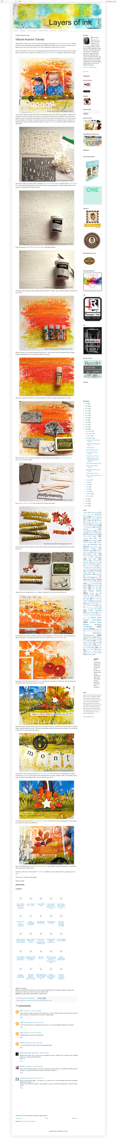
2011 (86, 506)
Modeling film (94, 593)
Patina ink (85, 602)
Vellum (92, 647)
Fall (33, 1000)
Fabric (95, 564)
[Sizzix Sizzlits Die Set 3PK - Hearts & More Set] (61, 899)
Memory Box (95, 585)
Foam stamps (88, 565)
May (88, 487)
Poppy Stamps (89, 607)
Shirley (22, 1043)
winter (99, 652)
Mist (100, 588)
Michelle (22, 1066)
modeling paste (88, 595)
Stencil (99, 637)
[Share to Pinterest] (45, 998)
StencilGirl (89, 639)
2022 (86, 413)
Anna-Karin (96, 37)
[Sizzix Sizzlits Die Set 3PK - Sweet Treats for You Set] (51, 899)
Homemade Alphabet (50, 183)
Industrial (20, 459)
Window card (90, 652)
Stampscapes (87, 637)
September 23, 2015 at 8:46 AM (32, 1032)
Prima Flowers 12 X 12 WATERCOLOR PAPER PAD (40, 941)
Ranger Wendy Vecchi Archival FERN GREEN (20, 941)
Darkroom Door (92, 534)
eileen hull (23, 1022)
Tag (91, 640)
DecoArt (25, 1000)
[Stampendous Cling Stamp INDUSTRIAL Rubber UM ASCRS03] (41, 917)
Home (16, 30)
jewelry (93, 581)
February (89, 493)
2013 (86, 501)
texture (35, 592)
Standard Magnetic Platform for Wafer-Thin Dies (30, 977)
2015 (86, 429)
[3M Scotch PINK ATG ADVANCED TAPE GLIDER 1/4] (41, 969)
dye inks (92, 559)
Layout (39, 1000)
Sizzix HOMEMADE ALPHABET (31, 923)
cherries (30, 503)
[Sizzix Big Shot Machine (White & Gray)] (41, 952)
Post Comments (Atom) (29, 1121)
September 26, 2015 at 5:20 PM (40, 1053)
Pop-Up (99, 605)
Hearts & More (40, 866)
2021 (86, 415)
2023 (86, 410)
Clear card (89, 527)
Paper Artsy (86, 600)
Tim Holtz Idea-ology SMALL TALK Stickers (20, 958)
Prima (97, 607)
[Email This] (38, 998)
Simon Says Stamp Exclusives (92, 619)
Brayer (88, 522)
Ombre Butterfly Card (91, 450)
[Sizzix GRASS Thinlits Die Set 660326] (41, 899)
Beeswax (99, 520)
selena (22, 1032)
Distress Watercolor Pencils (91, 555)
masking (94, 583)
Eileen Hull (95, 562)
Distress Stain (92, 554)
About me (53, 30)
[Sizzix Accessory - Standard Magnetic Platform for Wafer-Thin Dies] (31, 969)
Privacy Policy (63, 30)
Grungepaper (87, 574)
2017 (86, 424)
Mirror (93, 588)
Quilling (92, 608)
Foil (94, 565)
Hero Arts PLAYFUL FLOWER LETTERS (61, 924)
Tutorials (22, 30)
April (88, 489)
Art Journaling (96, 517)
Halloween (98, 574)
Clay (84, 527)
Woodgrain (89, 654)
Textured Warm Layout (92, 473)
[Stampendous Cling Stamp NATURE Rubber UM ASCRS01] (51, 917)
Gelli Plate (98, 569)
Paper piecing (96, 600)
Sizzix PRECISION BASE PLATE (61, 958)
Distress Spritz (97, 552)
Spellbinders (98, 629)
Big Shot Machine (40, 957)
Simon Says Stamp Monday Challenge (92, 624)
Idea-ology (91, 580)
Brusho (97, 522)
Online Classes (32, 30)
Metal (85, 587)
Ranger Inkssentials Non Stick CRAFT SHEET (51, 977)
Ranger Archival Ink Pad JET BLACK (30, 941)
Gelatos (91, 569)
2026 (86, 403)
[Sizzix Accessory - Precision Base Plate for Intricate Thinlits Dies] (51, 952)
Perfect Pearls (91, 605)
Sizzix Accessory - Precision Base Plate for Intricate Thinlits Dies (51, 959)
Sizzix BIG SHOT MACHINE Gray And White (31, 958)
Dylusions (85, 560)
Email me (85, 71)
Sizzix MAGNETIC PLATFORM (20, 976)
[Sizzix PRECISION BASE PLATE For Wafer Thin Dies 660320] (61, 952)
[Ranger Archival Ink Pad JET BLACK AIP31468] (31, 934)
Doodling (85, 557)
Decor (94, 536)
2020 (86, 417)
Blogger (66, 1131)
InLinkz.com (18, 982)
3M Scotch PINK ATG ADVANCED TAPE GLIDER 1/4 (41, 977)
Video (99, 647)
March (88, 491)
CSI (100, 533)
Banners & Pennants (58, 637)
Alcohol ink (94, 512)
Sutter (84, 640)
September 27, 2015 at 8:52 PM (34, 1066)
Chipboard (85, 525)
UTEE (86, 647)
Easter (93, 560)
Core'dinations (88, 531)
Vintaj (87, 649)
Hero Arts (98, 577)
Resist (99, 608)
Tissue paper (95, 642)
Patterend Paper (96, 602)
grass (21, 503)
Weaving (89, 651)
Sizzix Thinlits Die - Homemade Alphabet (20, 924)
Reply (21, 1017)
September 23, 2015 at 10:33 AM (33, 1043)
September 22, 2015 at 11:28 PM (32, 1010)
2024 (86, 408)
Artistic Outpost (91, 519)
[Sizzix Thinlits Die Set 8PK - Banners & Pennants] (20, 899)
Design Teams (43, 30)
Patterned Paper (91, 603)
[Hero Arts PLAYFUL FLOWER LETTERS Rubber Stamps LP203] (61, 917)
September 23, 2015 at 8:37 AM (34, 1022)
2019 (86, 420)
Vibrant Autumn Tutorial (92, 456)
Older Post (74, 1118)
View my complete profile (90, 67)
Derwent (85, 538)
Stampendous (98, 630)
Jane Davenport (86, 581)
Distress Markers (94, 547)
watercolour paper (39, 247)
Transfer (99, 645)
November (89, 433)
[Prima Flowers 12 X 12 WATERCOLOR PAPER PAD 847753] (41, 934)
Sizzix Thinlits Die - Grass (31, 904)
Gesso (35, 1000)
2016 (86, 427)
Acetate (85, 512)
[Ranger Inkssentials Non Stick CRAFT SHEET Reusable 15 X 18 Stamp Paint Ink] (51, 969)
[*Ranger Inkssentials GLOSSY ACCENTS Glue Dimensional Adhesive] (61, 969)
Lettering (89, 583)
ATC (87, 520)
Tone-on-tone (91, 645)
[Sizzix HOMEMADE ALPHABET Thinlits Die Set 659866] (31, 917)
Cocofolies (23, 1078)
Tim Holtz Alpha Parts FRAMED (61, 940)
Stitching (96, 639)
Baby (21, 1000)
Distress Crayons (88, 542)
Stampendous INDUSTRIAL (41, 922)
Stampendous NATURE (51, 922)
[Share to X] (42, 998)
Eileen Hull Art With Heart (49, 52)
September (90, 438)
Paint (87, 598)
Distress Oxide (89, 549)
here (94, 716)
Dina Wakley (93, 540)
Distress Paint (88, 550)
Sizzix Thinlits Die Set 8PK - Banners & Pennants (20, 906)
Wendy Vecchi (98, 651)
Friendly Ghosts (90, 447)
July (88, 482)
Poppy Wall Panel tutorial (63, 43)
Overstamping (98, 596)
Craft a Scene (92, 533)
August (89, 480)
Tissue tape (87, 644)
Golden (85, 572)
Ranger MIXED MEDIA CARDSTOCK (51, 941)
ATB (100, 519)
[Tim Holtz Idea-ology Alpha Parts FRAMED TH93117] (61, 934)
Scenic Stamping (95, 610)
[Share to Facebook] (44, 998)
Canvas (85, 524)
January (89, 496)
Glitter (96, 571)
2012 (86, 503)
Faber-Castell (86, 564)
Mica (93, 587)
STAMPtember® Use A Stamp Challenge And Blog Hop (92, 460)
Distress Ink (95, 544)
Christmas (94, 525)
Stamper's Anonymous (92, 634)
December (89, 431)
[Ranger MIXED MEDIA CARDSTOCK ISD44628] (51, 934)
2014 (86, 499)
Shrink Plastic (91, 612)
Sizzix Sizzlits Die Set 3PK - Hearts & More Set (61, 906)
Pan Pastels (96, 598)
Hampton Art (90, 576)
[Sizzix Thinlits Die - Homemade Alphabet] (20, 917)
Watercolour (97, 649)
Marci (21, 1010)
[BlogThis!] (40, 998)
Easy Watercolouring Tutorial (93, 463)
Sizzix (50, 1000)
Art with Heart (41, 871)
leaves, (26, 503)
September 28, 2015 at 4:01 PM (35, 1078)
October (89, 435)
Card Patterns (95, 524)
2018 (86, 422)
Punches (85, 608)
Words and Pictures (25, 1053)
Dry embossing (96, 557)
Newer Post (19, 1118)
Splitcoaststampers (89, 630)
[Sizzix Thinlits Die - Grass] (31, 899)
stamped (25, 775)
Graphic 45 (95, 572)
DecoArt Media (52, 121)
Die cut (29, 1000)
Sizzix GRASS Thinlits (41, 904)
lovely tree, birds (66, 458)
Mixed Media (45, 1000)
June (88, 484)
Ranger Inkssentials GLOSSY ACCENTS (61, 977)
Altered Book (87, 514)
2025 (86, 406)
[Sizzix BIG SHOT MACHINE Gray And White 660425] (31, 952)
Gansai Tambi (92, 567)
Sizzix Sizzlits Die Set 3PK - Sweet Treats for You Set (51, 906)
